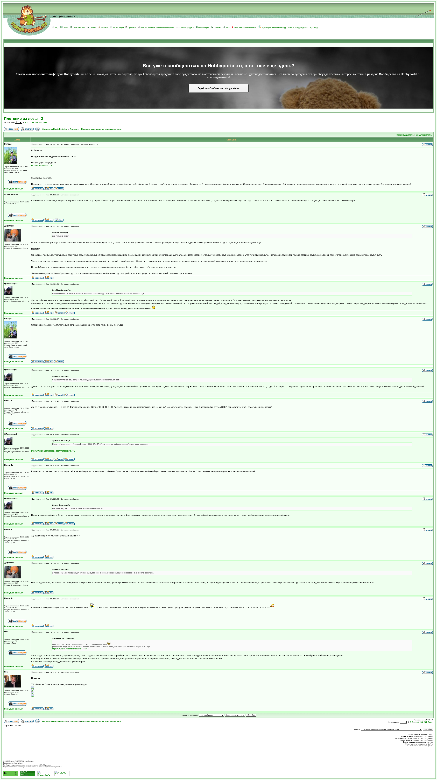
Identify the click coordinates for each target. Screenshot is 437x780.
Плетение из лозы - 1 (41, 166)
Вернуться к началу (13, 189)
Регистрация (118, 27)
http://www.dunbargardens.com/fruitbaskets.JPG (53, 451)
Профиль (132, 27)
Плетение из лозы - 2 (23, 118)
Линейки (217, 27)
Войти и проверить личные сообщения (157, 27)
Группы (93, 27)
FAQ (56, 27)
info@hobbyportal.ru (44, 765)
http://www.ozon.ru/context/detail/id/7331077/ (70, 649)
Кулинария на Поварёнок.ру (274, 27)
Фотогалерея (203, 27)
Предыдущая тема (405, 135)
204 (36, 122)
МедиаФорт (18, 763)
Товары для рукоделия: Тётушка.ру (303, 27)
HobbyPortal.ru (28, 761)
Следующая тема (424, 135)
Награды (104, 27)
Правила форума (186, 27)
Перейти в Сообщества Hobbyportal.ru (218, 88)
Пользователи (79, 27)
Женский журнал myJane (245, 27)
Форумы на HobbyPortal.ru (54, 129)
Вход (228, 27)
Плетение (74, 129)
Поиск (65, 27)
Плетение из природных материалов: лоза (101, 129)
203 (32, 122)
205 (40, 122)
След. (45, 122)
